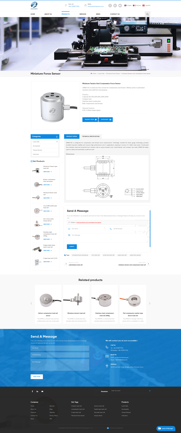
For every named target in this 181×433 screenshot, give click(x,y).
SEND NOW (36, 376)
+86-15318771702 (73, 6)
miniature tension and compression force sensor (88, 222)
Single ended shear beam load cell (49, 246)
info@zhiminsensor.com (96, 6)
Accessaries (36, 146)
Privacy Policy (54, 415)
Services (82, 14)
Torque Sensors (37, 150)
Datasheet (105, 119)
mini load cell (96, 255)
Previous (31, 303)
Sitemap (52, 412)
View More (46, 171)
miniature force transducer (80, 255)
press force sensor (135, 255)
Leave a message (167, 428)
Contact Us (115, 14)
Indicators (36, 154)
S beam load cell (76, 406)
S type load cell (76, 412)
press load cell (122, 255)
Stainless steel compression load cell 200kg (49, 234)
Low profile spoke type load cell (50, 206)
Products (65, 14)
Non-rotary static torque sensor (48, 219)
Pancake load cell (99, 412)
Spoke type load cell (100, 409)
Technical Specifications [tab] (90, 136)
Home (33, 14)
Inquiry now (89, 119)
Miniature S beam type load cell (50, 167)
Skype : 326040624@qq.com (119, 360)
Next (149, 303)
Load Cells (101, 73)
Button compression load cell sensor (49, 180)
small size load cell (108, 255)
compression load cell (77, 409)
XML (51, 419)
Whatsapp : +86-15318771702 (119, 350)
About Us (48, 14)
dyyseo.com (103, 428)
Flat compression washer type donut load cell (105, 314)
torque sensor (98, 415)
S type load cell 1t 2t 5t (50, 258)
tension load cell (99, 406)
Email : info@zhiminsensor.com (119, 357)
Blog (51, 409)
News (98, 14)
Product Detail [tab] (71, 136)
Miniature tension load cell (50, 193)
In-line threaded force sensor (133, 313)
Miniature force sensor (113, 73)
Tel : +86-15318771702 (117, 348)
